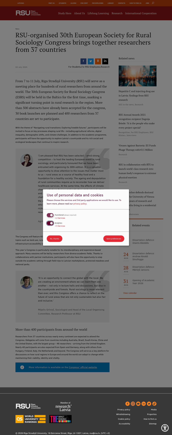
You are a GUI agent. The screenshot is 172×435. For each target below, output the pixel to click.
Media (154, 409)
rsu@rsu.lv (94, 433)
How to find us (150, 419)
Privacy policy (123, 409)
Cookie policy (124, 419)
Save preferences (114, 238)
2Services (60, 218)
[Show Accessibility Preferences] (165, 428)
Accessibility (124, 423)
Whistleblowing (123, 414)
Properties (152, 414)
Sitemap (153, 423)
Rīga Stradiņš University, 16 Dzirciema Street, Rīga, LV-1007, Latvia (56, 433)
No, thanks (54, 238)
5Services (60, 226)
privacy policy (80, 203)
